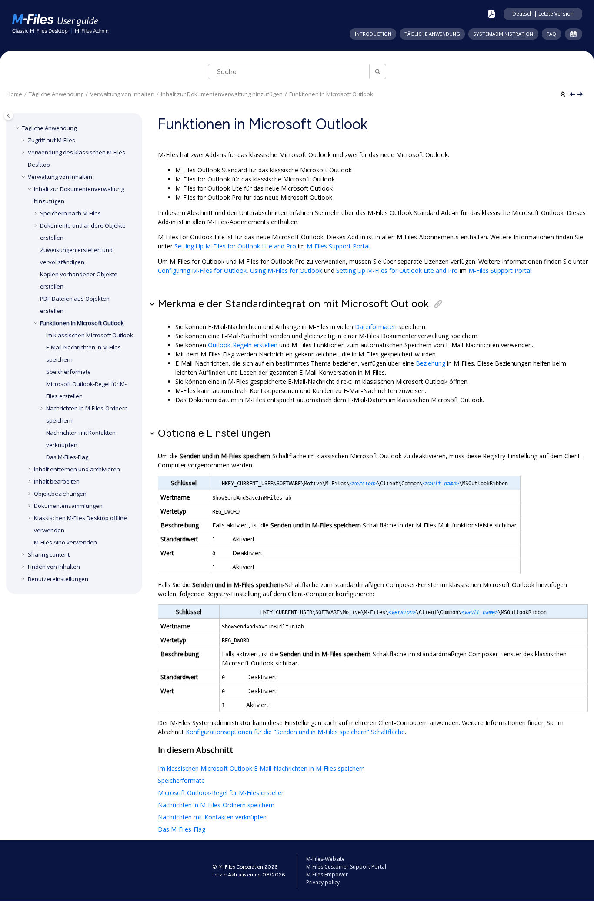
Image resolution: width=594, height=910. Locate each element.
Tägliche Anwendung (432, 33)
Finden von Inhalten (54, 567)
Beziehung (430, 363)
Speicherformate (68, 372)
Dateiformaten (376, 326)
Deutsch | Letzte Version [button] (543, 13)
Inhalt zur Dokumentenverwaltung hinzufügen (222, 94)
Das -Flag (67, 457)
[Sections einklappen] (564, 94)
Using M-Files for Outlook (286, 270)
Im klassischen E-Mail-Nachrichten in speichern (89, 347)
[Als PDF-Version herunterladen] (491, 14)
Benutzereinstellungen (58, 579)
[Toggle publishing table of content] (8, 115)
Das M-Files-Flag (181, 829)
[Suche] (377, 71)
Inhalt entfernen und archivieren (77, 469)
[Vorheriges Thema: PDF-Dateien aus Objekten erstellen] (573, 95)
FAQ (551, 33)
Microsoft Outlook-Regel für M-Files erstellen (221, 793)
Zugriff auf (51, 140)
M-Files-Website (325, 859)
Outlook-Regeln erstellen (242, 345)
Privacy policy (323, 882)
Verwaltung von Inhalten (122, 94)
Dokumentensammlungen (68, 506)
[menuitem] (373, 34)
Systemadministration (503, 33)
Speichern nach (70, 213)
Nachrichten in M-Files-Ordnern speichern (216, 805)
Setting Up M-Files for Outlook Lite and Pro (235, 246)
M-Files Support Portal (338, 246)
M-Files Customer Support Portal (346, 866)
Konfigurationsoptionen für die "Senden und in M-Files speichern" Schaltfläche (295, 732)
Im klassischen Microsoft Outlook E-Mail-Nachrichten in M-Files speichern (261, 768)
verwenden (65, 542)
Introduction (373, 33)
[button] (18, 128)
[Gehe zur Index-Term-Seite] (571, 36)
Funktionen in (331, 94)
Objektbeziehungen (60, 493)
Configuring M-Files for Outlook (202, 270)
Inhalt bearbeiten (57, 481)
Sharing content (49, 554)
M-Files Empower (327, 874)
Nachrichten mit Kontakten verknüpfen (212, 817)
